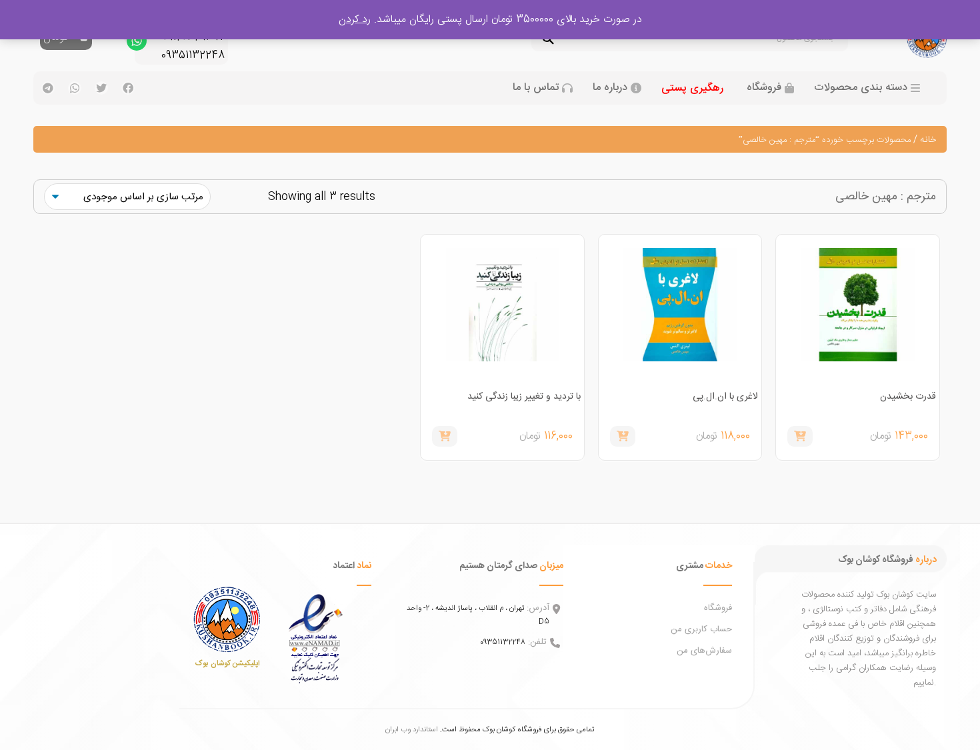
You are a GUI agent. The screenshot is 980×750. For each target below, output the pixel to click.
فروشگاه (764, 88)
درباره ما (610, 88)
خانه (928, 140)
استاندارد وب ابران (411, 729)
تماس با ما (536, 88)
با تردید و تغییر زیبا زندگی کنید (524, 397)
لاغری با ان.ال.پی (725, 397)
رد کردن (355, 20)
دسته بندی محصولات (860, 88)
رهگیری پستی (692, 88)
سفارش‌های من (704, 650)
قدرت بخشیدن (908, 397)
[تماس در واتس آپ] (137, 44)
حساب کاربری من (701, 629)
